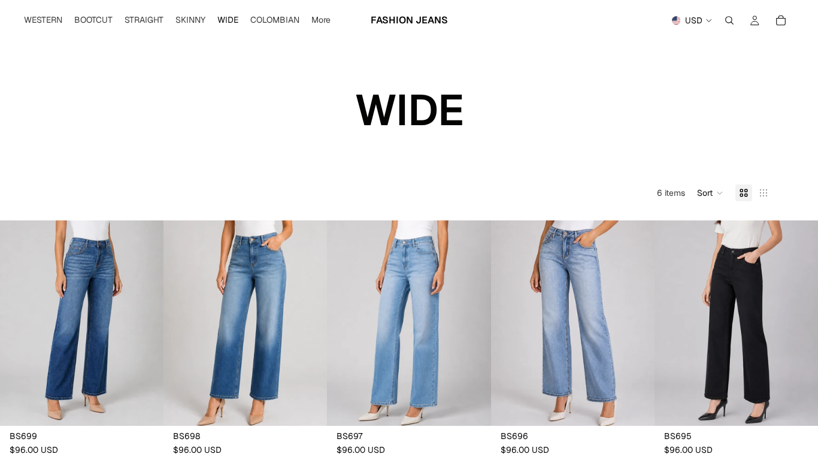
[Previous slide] (18, 323)
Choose (155, 406)
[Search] (729, 20)
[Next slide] (145, 323)
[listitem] (321, 20)
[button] (710, 193)
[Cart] (781, 20)
